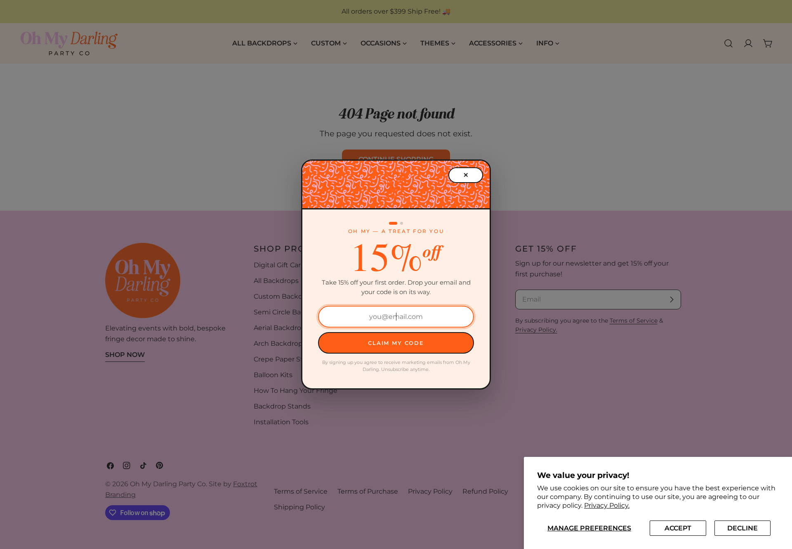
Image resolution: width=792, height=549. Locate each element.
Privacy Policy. (606, 505)
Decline (742, 528)
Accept (678, 528)
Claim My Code (396, 343)
